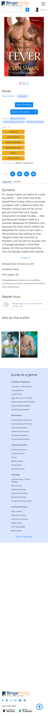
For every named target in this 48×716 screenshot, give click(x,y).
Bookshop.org (13, 148)
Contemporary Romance (13, 122)
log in (22, 303)
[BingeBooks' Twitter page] (7, 700)
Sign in (43, 9)
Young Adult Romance (20, 439)
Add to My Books (21, 112)
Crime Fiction (16, 394)
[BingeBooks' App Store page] (9, 710)
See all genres (24, 536)
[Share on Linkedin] (26, 173)
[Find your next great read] (15, 4)
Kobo (13, 153)
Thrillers (15, 382)
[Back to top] (39, 707)
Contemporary (17, 479)
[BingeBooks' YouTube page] (20, 700)
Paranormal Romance (20, 431)
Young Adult (16, 465)
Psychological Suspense (21, 406)
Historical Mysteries (19, 402)
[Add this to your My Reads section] (24, 83)
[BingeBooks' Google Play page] (25, 710)
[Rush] (28, 340)
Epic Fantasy (16, 486)
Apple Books (13, 137)
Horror (14, 457)
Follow (22, 96)
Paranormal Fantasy (19, 493)
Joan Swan (8, 96)
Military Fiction (17, 461)
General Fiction (19, 445)
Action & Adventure (19, 450)
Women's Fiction (18, 118)
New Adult (27, 501)
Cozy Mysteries (17, 390)
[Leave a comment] (27, 83)
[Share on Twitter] (19, 173)
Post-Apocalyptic (18, 527)
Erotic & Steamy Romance (21, 424)
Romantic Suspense (35, 122)
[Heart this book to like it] (20, 83)
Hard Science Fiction (19, 519)
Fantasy (15, 474)
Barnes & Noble (13, 142)
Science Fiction (19, 507)
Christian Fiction (18, 453)
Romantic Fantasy (18, 497)
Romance (16, 415)
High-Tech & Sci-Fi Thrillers (22, 398)
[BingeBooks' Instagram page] (11, 700)
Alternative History (18, 515)
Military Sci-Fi (16, 523)
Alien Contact (16, 511)
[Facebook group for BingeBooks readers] (2, 700)
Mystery (25, 382)
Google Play (13, 158)
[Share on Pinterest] (33, 173)
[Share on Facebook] (12, 173)
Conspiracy (15, 387)
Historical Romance (19, 428)
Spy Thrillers (27, 387)
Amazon (13, 132)
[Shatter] (10, 340)
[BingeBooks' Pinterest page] (25, 700)
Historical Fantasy (18, 489)
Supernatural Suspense (20, 410)
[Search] (27, 10)
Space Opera (16, 531)
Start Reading (24, 104)
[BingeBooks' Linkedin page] (15, 700)
